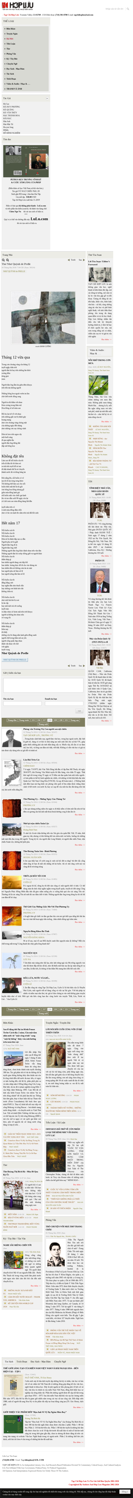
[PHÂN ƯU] (100, 580)
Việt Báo (99, 668)
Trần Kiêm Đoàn (35, 1252)
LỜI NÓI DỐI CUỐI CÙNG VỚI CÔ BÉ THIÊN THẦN (64, 1031)
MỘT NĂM (12, 1214)
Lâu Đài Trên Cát (31, 760)
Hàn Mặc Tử (8, 124)
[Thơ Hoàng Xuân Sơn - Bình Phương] (12, 860)
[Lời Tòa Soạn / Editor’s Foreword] (100, 275)
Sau (80, 260)
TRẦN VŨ (61, 1353)
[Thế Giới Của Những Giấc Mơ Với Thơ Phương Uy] (12, 916)
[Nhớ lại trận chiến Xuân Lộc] (12, 829)
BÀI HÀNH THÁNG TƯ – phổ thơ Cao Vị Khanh (100, 464)
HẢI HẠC (7, 118)
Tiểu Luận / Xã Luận (55, 1122)
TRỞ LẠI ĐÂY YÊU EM (34, 876)
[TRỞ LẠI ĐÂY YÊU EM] (12, 882)
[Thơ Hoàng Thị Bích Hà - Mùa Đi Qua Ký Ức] (13, 1195)
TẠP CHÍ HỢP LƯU (31, 735)
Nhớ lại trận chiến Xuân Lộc (36, 823)
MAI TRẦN (58, 1346)
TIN (90, 481)
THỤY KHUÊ (13, 1147)
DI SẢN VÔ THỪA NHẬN (60, 1208)
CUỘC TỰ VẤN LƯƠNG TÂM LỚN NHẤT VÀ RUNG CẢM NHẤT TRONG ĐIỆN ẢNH (63, 1192)
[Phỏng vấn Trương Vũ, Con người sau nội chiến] (12, 738)
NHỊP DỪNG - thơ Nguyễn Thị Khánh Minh (97, 442)
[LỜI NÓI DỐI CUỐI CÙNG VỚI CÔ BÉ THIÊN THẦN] (56, 1055)
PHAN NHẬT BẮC (14, 1294)
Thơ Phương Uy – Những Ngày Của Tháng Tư (44, 799)
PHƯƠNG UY (29, 805)
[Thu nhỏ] (3, 260)
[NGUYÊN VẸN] (12, 960)
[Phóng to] (7, 260)
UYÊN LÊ (27, 882)
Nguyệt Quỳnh (55, 1114)
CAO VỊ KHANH (101, 467)
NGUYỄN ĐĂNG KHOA (33, 937)
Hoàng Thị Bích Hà (36, 1181)
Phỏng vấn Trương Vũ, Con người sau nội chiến (44, 729)
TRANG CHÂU (71, 1236)
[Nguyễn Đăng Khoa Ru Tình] (12, 935)
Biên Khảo (8, 1023)
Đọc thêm (78, 753)
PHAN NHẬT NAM (72, 1353)
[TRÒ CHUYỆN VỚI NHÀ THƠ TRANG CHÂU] (56, 1253)
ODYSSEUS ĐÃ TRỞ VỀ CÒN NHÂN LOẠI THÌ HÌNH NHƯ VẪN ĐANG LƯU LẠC (63, 1132)
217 (44, 720)
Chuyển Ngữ (60, 1361)
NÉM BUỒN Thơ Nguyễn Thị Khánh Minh (97, 451)
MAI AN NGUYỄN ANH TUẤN (60, 1039)
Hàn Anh (6, 121)
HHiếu (5, 130)
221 (66, 720)
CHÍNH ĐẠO (29, 766)
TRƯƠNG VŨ (47, 735)
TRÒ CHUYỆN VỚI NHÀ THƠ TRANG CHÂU (64, 1228)
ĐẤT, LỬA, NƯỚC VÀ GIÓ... (36, 978)
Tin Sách (9, 1361)
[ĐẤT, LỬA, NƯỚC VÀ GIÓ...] (12, 985)
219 (55, 720)
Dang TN (96, 458)
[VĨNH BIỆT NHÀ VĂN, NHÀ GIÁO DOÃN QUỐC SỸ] (100, 510)
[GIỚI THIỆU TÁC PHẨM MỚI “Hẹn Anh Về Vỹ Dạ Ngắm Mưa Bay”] (13, 1424)
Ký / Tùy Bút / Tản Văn (14, 1238)
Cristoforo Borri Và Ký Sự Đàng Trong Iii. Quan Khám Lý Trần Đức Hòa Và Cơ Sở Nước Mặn (21, 1144)
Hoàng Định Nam (30, 830)
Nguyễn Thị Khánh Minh (103, 445)
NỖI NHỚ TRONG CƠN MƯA (99, 362)
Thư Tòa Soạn (95, 255)
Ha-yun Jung (8, 127)
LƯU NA (27, 959)
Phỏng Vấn (51, 1220)
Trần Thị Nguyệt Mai (57, 1236)
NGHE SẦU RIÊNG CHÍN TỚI (17, 1245)
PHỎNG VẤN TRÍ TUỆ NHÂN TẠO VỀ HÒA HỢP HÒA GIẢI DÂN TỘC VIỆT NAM (63, 1333)
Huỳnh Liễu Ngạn (32, 1214)
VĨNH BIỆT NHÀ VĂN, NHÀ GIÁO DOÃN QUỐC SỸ (100, 491)
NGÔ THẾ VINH (13, 1049)
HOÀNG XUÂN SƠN (32, 857)
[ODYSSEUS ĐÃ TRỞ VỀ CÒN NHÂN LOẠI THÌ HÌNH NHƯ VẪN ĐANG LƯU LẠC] (56, 1157)
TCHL (99, 520)
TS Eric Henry (46, 1378)
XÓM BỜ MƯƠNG (57, 1095)
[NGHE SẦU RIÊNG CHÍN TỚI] (13, 1260)
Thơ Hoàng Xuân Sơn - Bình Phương (40, 851)
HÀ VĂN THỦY (10, 113)
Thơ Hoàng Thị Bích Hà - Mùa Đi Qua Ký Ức (20, 1173)
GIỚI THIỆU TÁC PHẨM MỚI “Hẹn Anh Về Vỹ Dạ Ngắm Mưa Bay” (35, 1412)
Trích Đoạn (22, 1361)
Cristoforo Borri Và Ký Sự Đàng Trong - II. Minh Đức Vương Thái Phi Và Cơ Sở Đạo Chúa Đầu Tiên (21, 1153)
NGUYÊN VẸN (30, 953)
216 (38, 720)
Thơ (5, 1165)
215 (33, 720)
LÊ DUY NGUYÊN (103, 367)
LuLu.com (41, 206)
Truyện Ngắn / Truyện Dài (58, 1023)
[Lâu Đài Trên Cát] (12, 773)
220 (60, 720)
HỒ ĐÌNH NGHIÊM (11, 133)
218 (49, 720)
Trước (73, 260)
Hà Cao (6, 104)
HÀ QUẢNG (8, 110)
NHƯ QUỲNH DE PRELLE (14, 660)
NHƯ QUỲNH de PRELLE (14, 271)
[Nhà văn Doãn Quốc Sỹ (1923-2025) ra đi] (100, 657)
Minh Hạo (73, 1139)
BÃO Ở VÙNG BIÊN (16, 1218)
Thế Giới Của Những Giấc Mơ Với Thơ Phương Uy (46, 906)
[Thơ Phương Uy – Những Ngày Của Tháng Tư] (12, 808)
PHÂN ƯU (100, 560)
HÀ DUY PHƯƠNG (11, 107)
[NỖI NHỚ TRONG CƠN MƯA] (98, 385)
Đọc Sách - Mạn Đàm (41, 1361)
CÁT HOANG (55, 1102)
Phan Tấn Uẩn (14, 1307)
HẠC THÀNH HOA (11, 115)
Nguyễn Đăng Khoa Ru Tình (36, 931)
